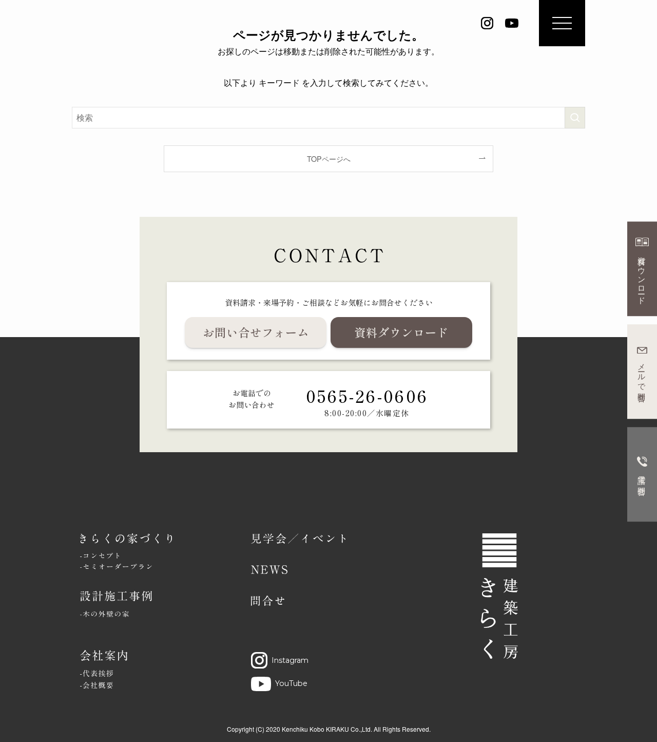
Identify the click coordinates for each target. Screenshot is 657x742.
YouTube (291, 683)
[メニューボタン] (562, 23)
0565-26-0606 (367, 395)
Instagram (290, 660)
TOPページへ (329, 158)
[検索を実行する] (575, 117)
